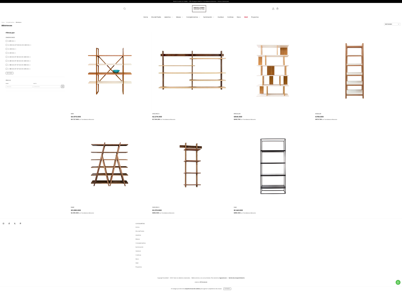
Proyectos (255, 17)
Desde (7, 83)
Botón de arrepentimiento (237, 278)
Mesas (178, 17)
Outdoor (221, 17)
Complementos (192, 17)
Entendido (227, 288)
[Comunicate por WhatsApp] (398, 282)
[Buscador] (125, 9)
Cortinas (230, 17)
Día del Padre (156, 17)
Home (146, 17)
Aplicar (62, 86)
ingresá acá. (223, 278)
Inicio (3, 22)
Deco (239, 17)
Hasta (35, 83)
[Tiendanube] (201, 282)
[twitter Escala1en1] (15, 223)
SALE (246, 17)
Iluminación (208, 17)
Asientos (167, 17)
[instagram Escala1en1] (4, 223)
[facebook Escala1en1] (9, 223)
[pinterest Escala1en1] (20, 223)
